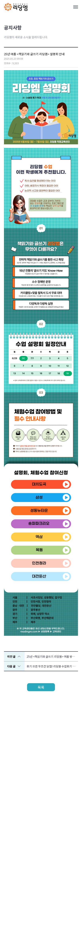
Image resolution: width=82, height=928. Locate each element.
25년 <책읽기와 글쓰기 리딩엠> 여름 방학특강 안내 (52, 656)
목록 (41, 687)
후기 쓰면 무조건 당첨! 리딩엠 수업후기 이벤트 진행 (52, 666)
